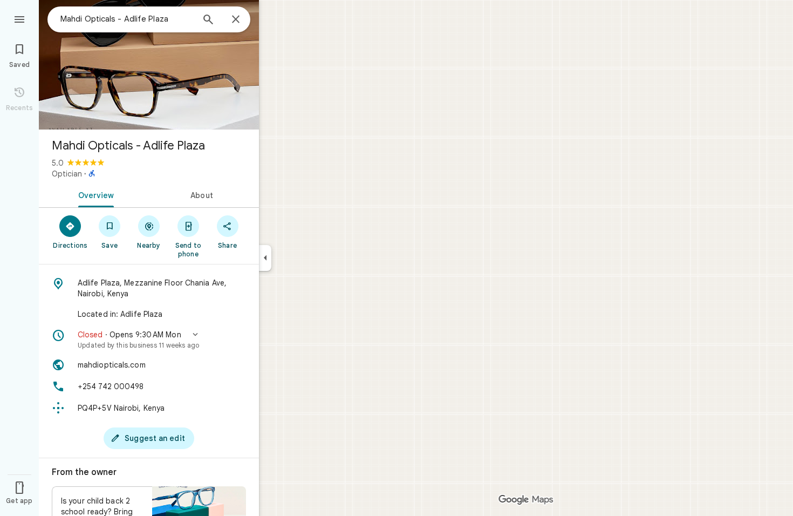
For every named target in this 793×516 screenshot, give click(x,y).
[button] (149, 339)
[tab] (94, 194)
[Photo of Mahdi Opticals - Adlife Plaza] (149, 65)
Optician (67, 174)
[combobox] (126, 18)
